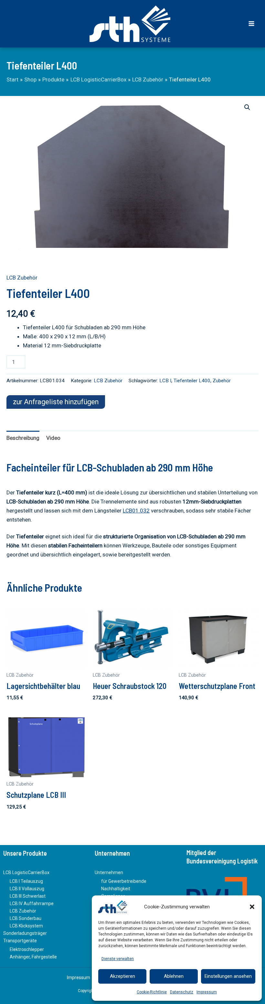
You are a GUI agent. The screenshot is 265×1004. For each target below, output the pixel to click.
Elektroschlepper (27, 949)
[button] (252, 907)
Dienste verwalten (117, 958)
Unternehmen (109, 872)
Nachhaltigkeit (115, 888)
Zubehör (222, 381)
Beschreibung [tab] (22, 438)
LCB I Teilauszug (26, 881)
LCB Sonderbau (25, 918)
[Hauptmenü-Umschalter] (251, 23)
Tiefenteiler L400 (192, 381)
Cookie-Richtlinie (152, 992)
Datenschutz (181, 992)
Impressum (206, 992)
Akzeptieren (122, 976)
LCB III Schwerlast (28, 896)
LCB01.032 (136, 510)
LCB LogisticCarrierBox (26, 872)
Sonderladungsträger (25, 933)
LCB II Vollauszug (27, 888)
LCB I (165, 381)
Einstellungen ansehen (228, 976)
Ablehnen (174, 976)
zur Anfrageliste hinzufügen (56, 402)
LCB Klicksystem (26, 925)
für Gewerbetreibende (123, 881)
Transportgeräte (20, 940)
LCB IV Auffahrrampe (32, 903)
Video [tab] (53, 438)
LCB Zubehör (21, 277)
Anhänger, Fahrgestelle (33, 956)
